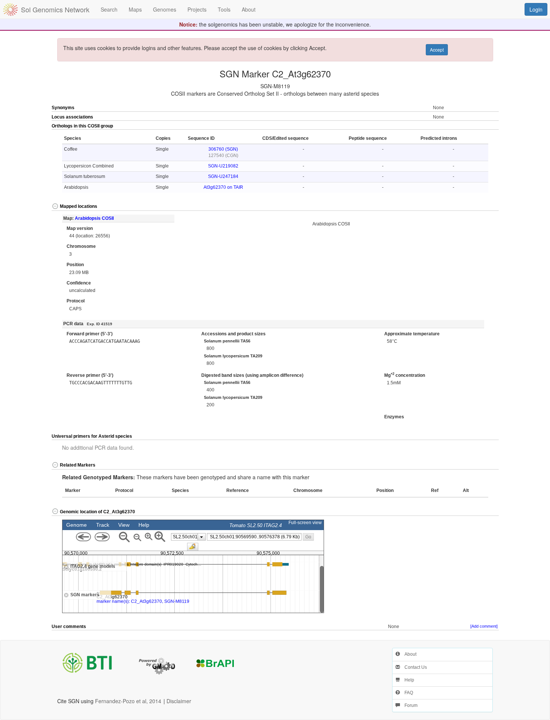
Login (536, 9)
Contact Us (413, 667)
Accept (437, 49)
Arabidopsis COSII (94, 218)
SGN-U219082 (223, 166)
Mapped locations (78, 206)
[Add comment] (484, 626)
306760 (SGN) (223, 149)
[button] (476, 126)
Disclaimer (178, 701)
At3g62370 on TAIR (223, 187)
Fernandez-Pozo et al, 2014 (128, 701)
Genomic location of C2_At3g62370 (97, 511)
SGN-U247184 (223, 176)
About (408, 654)
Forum (409, 705)
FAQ (406, 692)
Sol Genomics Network (55, 9)
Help (407, 680)
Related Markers (77, 465)
